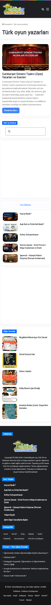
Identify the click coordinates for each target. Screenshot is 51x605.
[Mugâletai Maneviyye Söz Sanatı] (9, 343)
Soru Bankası (19, 539)
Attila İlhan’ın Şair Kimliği (29, 388)
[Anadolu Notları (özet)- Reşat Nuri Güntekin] (9, 411)
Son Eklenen (25, 205)
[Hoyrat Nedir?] (10, 216)
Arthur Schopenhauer (29, 235)
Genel (6, 534)
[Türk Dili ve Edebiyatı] (14, 9)
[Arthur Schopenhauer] (10, 237)
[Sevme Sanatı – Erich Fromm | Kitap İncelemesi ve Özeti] (10, 248)
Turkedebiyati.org (18, 587)
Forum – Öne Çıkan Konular (15, 547)
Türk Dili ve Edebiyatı (35, 539)
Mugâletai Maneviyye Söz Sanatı (33, 337)
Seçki (15, 596)
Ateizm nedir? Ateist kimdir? (15, 576)
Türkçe (30, 596)
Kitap (23, 534)
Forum (21, 600)
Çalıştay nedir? (10, 557)
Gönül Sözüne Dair (27, 354)
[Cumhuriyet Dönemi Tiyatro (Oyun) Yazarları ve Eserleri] (25, 57)
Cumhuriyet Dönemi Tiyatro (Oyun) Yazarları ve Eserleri (22, 75)
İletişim (29, 600)
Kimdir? (14, 534)
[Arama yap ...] (42, 10)
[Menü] (47, 10)
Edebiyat (22, 596)
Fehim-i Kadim (25, 371)
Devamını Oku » (10, 110)
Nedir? (40, 534)
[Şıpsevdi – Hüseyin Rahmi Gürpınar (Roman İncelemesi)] (10, 258)
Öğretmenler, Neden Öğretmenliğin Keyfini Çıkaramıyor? (26, 553)
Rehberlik (7, 539)
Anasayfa (8, 24)
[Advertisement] (25, 169)
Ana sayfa (7, 596)
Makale (31, 534)
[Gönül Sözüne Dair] (9, 360)
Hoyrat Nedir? (25, 214)
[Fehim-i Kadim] (9, 377)
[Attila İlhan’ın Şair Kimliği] (9, 394)
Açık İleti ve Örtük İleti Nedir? (32, 224)
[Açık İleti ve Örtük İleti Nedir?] (10, 227)
